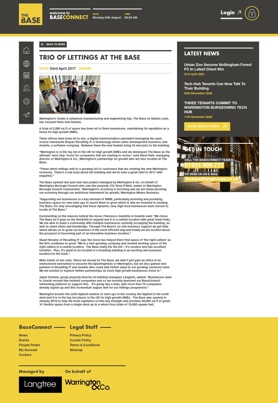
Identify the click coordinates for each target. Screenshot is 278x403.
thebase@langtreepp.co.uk (211, 179)
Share (85, 68)
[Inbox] (26, 115)
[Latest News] (26, 63)
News (23, 335)
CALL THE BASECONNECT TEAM (207, 159)
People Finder (29, 345)
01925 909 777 (204, 165)
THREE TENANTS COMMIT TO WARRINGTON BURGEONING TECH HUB (215, 107)
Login (228, 12)
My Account (28, 350)
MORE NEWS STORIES (204, 126)
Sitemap (76, 350)
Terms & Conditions (85, 345)
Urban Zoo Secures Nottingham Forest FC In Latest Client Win (218, 66)
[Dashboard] (26, 51)
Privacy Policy (80, 335)
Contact (25, 355)
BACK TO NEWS (55, 44)
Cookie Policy (80, 340)
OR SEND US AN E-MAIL (201, 174)
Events (24, 340)
